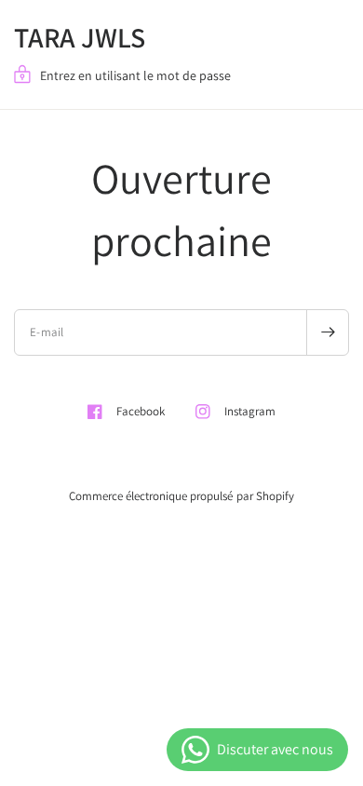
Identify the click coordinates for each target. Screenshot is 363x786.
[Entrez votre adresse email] (327, 332)
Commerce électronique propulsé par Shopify (181, 496)
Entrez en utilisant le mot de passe (135, 75)
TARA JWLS (79, 37)
